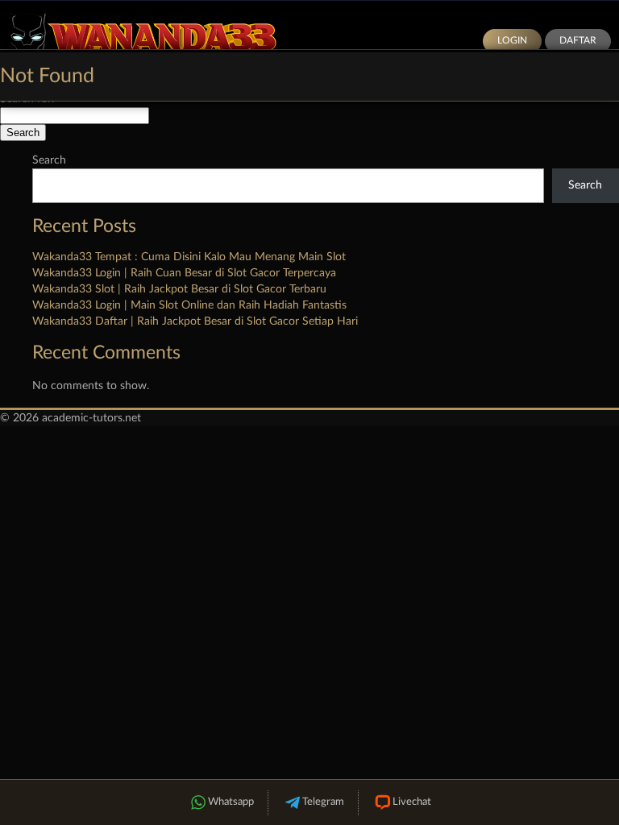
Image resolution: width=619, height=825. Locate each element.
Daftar (577, 40)
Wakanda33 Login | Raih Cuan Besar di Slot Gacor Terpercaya (184, 273)
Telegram (323, 802)
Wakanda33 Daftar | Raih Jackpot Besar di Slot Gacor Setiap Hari (195, 321)
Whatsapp (231, 802)
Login (512, 40)
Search (49, 160)
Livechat (412, 802)
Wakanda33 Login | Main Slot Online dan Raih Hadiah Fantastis (189, 305)
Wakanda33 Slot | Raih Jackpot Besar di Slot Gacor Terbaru (179, 289)
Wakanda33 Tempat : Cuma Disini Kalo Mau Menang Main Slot (189, 257)
